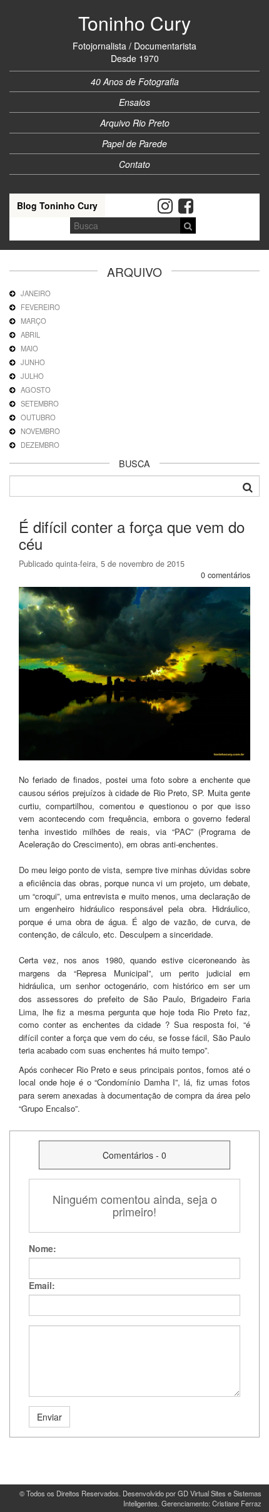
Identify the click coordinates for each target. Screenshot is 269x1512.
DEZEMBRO (40, 445)
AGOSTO (36, 390)
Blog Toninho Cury (57, 205)
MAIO (29, 348)
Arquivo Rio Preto (135, 123)
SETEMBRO (40, 403)
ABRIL (30, 334)
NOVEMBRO (40, 431)
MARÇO (33, 321)
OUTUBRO (38, 417)
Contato (134, 164)
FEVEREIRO (40, 307)
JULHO (32, 376)
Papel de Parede (134, 143)
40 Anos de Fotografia (135, 81)
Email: (42, 1285)
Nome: (42, 1248)
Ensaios (134, 102)
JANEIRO (36, 293)
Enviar (49, 1417)
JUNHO (33, 362)
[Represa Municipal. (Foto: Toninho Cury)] (134, 672)
